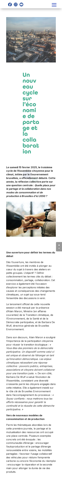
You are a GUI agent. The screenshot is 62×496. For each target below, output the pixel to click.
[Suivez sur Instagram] (15, 4)
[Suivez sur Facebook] (10, 4)
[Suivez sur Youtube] (21, 4)
